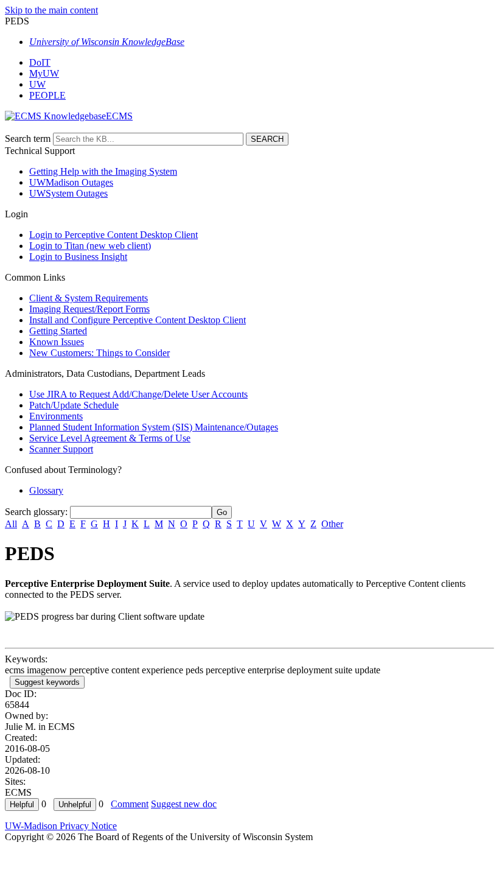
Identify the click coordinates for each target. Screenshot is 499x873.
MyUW (44, 73)
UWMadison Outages (71, 182)
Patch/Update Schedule (74, 405)
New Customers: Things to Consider (99, 353)
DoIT (40, 62)
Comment (129, 804)
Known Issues (56, 342)
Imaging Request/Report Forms (89, 309)
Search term (28, 138)
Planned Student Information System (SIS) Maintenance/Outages (153, 427)
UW (37, 84)
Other (332, 524)
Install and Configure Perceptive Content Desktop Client (137, 320)
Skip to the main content (51, 10)
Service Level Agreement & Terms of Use (109, 438)
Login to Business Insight (78, 256)
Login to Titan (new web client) (90, 245)
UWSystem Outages (68, 193)
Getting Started (58, 331)
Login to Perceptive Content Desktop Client (113, 235)
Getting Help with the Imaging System (103, 171)
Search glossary (35, 512)
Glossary (46, 490)
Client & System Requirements (88, 298)
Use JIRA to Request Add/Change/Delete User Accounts (138, 394)
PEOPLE (47, 95)
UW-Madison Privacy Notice (61, 826)
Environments (56, 416)
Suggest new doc (184, 804)
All (11, 524)
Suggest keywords (47, 682)
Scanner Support (61, 449)
